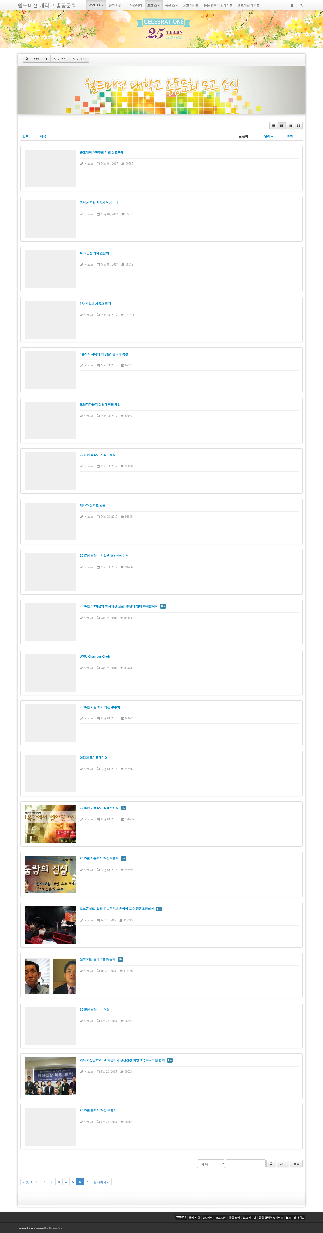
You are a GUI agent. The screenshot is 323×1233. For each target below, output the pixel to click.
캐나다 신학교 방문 (92, 505)
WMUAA (95, 5)
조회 (290, 136)
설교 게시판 (191, 5)
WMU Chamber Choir (95, 656)
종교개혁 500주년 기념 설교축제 (102, 152)
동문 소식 (171, 5)
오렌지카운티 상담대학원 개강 (100, 404)
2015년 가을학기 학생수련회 (99, 807)
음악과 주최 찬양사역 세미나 (99, 202)
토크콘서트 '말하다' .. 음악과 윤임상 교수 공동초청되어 (117, 908)
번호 (25, 136)
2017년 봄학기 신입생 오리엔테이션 (104, 555)
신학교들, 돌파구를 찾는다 (97, 959)
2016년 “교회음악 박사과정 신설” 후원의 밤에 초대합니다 (119, 606)
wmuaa (88, 163)
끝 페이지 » (101, 1182)
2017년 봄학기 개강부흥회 (98, 454)
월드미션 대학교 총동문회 (47, 5)
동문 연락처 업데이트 (218, 5)
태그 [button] (283, 1163)
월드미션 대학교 (249, 5)
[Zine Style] (282, 125)
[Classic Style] (273, 125)
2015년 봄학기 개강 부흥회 (98, 1110)
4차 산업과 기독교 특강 (95, 303)
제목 (43, 136)
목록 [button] (296, 1163)
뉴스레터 (136, 5)
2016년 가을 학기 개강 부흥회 (100, 706)
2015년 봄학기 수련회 (95, 1009)
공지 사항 (115, 5)
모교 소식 (153, 5)
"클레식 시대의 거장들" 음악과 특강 (104, 353)
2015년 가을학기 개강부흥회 (99, 858)
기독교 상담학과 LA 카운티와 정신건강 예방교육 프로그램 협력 (122, 1060)
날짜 (267, 136)
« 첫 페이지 (31, 1182)
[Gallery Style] (298, 125)
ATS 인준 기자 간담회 (94, 253)
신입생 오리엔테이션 (94, 757)
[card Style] (290, 125)
